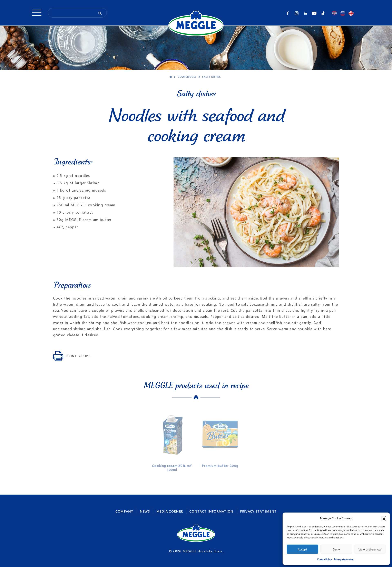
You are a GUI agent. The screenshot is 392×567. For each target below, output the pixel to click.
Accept (302, 549)
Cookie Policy (324, 559)
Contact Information (211, 511)
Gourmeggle (187, 76)
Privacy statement (344, 559)
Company (124, 511)
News (145, 511)
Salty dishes (211, 76)
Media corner (169, 511)
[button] (384, 518)
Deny (336, 549)
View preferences (370, 549)
